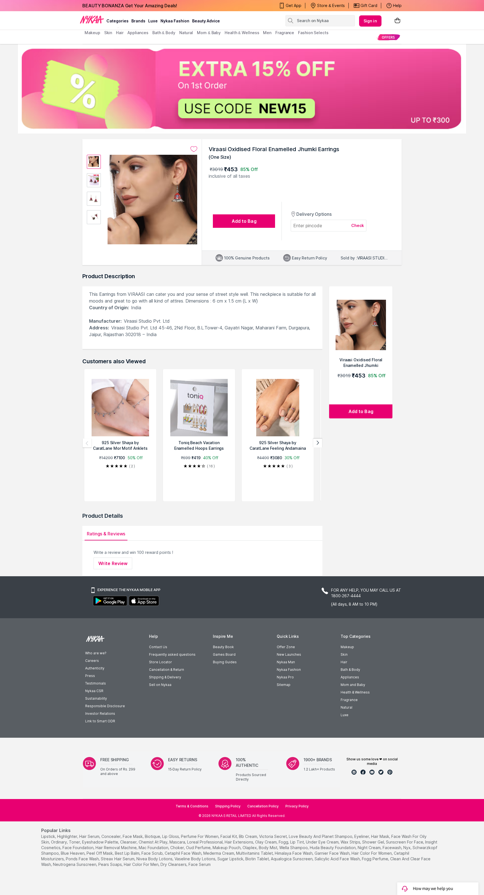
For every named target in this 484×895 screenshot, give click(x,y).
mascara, (177, 842)
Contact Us (158, 647)
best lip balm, (127, 853)
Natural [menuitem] (186, 32)
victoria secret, (273, 836)
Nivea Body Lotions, (154, 858)
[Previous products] (87, 443)
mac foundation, (154, 847)
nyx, (407, 847)
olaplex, (250, 847)
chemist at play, (153, 842)
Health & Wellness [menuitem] (242, 32)
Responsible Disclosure (105, 706)
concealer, (111, 836)
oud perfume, (198, 847)
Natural (346, 707)
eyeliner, (362, 836)
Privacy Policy (297, 806)
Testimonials (95, 683)
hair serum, (89, 836)
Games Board (224, 654)
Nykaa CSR (94, 691)
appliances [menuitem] (137, 32)
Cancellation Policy (263, 806)
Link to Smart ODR (100, 721)
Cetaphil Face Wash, (183, 853)
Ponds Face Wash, (83, 858)
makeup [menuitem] (92, 32)
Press (90, 676)
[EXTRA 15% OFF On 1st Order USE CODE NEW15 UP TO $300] (242, 88)
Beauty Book (223, 647)
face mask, (133, 836)
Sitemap (283, 685)
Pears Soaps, (110, 864)
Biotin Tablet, (257, 858)
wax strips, (351, 842)
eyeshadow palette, (100, 842)
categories (117, 20)
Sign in (370, 20)
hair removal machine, (117, 847)
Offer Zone (286, 647)
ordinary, (59, 842)
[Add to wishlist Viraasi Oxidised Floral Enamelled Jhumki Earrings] (193, 149)
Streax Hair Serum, (118, 858)
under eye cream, (322, 842)
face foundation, (78, 847)
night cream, (369, 847)
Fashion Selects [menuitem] (313, 32)
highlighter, (67, 836)
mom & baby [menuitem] (209, 32)
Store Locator (160, 662)
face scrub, (152, 853)
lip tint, (297, 842)
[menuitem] (388, 37)
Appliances (350, 677)
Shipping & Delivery (165, 677)
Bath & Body (350, 669)
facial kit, (229, 836)
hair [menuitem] (120, 32)
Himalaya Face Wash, (294, 853)
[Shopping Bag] (397, 21)
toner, (75, 842)
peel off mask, (100, 853)
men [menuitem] (267, 32)
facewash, (392, 847)
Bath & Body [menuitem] (163, 32)
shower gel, (373, 842)
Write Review (112, 563)
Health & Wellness (355, 692)
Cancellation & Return (166, 669)
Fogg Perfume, (375, 858)
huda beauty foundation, (333, 847)
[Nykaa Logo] (92, 19)
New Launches (289, 654)
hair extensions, (239, 842)
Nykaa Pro (285, 677)
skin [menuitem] (108, 32)
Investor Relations (100, 713)
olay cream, (266, 842)
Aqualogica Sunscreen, (292, 858)
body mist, (268, 847)
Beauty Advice (206, 20)
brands (138, 20)
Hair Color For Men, (141, 864)
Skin (344, 654)
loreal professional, (205, 842)
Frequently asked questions (172, 654)
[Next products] (317, 443)
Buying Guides (225, 662)
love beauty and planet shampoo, (321, 836)
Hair (344, 662)
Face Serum (200, 864)
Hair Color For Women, (372, 853)
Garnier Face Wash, (332, 853)
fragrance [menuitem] (284, 32)
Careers (92, 661)
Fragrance (349, 700)
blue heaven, (73, 853)
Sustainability (96, 698)
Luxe (344, 715)
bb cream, (248, 836)
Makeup (347, 647)
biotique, (153, 836)
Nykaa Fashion (174, 20)
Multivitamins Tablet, (255, 853)
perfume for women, (200, 836)
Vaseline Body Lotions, (195, 858)
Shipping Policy (228, 806)
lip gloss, (171, 836)
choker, (177, 847)
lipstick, (48, 836)
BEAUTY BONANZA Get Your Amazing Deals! (129, 5)
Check (357, 225)
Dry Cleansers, (173, 864)
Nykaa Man (286, 662)
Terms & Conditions (192, 806)
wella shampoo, (294, 847)
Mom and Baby (353, 685)
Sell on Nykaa (160, 685)
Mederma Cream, (219, 853)
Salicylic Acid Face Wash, (338, 858)
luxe (153, 20)
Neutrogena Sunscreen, (75, 864)
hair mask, (380, 836)
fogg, (284, 842)
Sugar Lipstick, (230, 858)
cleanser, (129, 842)
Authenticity (94, 668)
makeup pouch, (227, 847)
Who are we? (95, 653)
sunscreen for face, (405, 842)
